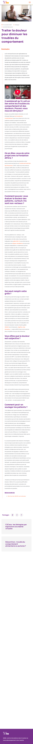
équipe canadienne (17, 243)
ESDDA (7, 327)
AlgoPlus (20, 327)
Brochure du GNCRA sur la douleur (17, 496)
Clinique (17, 25)
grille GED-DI (16, 241)
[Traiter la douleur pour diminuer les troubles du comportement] (12, 515)
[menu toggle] (30, 2)
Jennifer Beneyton (8, 27)
